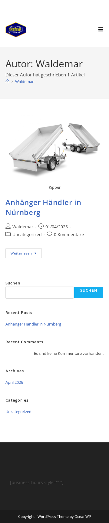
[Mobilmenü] (101, 29)
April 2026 (14, 382)
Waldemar (24, 81)
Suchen (12, 283)
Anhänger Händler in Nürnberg (33, 324)
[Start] (7, 81)
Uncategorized (27, 234)
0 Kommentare (69, 234)
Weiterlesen (26, 251)
